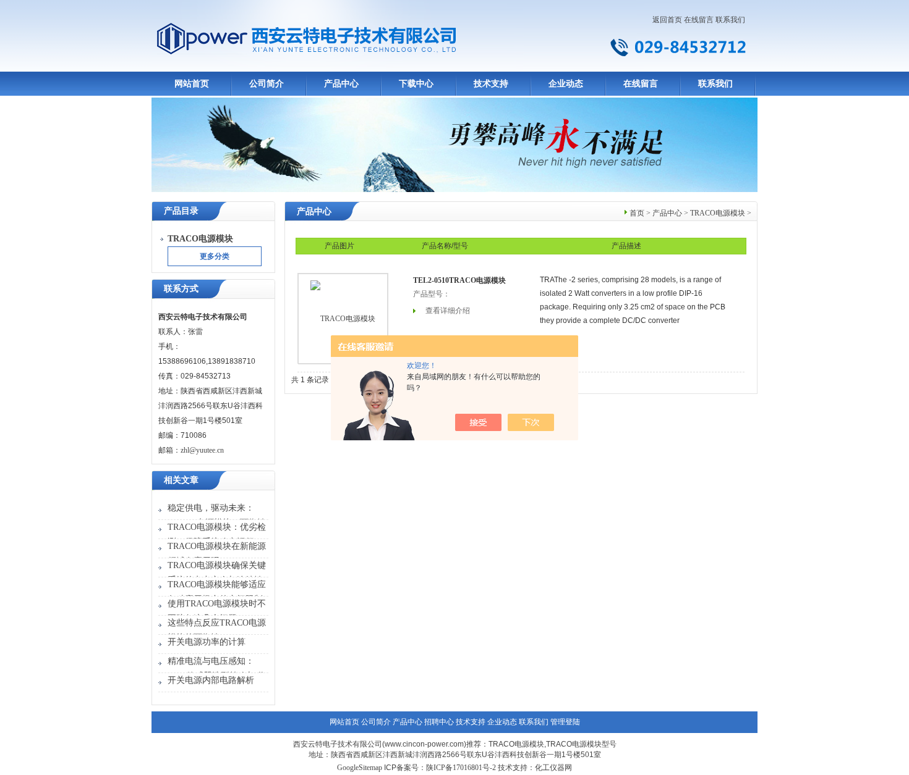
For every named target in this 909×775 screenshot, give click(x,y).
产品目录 (181, 211)
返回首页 (667, 19)
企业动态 (565, 83)
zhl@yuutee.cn (202, 450)
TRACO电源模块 (717, 213)
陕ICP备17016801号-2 (461, 767)
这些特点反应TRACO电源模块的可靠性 (217, 630)
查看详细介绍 (447, 310)
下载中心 (416, 83)
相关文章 (181, 480)
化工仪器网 (553, 767)
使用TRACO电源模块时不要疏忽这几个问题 (217, 611)
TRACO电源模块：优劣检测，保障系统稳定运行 (217, 534)
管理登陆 (565, 722)
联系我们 (730, 19)
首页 (636, 213)
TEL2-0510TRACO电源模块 (459, 280)
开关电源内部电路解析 (211, 680)
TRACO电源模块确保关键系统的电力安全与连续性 (217, 573)
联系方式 (181, 288)
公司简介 (266, 83)
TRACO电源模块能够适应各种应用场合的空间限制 (217, 592)
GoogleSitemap (359, 767)
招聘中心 (439, 722)
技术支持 (491, 83)
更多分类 (214, 256)
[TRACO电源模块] (343, 319)
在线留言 (699, 19)
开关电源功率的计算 (206, 642)
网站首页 (191, 83)
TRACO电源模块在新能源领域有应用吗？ (217, 554)
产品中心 (341, 83)
